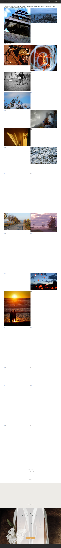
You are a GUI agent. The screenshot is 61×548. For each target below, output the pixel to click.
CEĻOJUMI (25, 1)
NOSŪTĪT (30, 538)
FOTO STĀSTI (20, 1)
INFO (10, 1)
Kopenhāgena (30, 497)
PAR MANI (6, 1)
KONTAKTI (14, 1)
